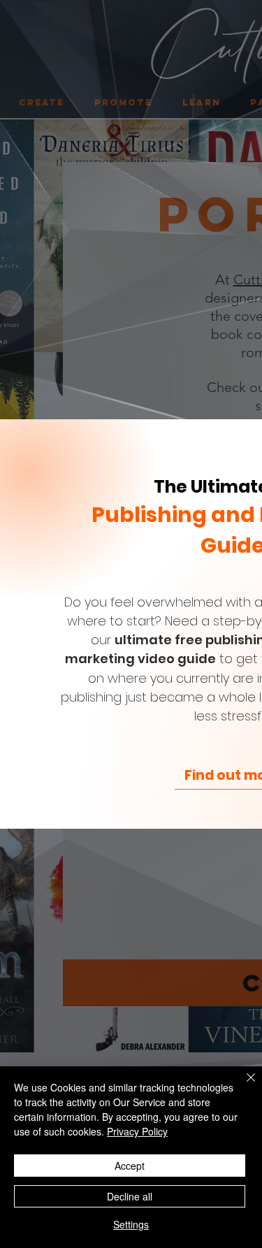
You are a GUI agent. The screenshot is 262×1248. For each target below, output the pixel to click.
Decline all (129, 1196)
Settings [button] (131, 1224)
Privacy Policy (137, 1131)
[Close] (242, 1086)
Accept (130, 1166)
